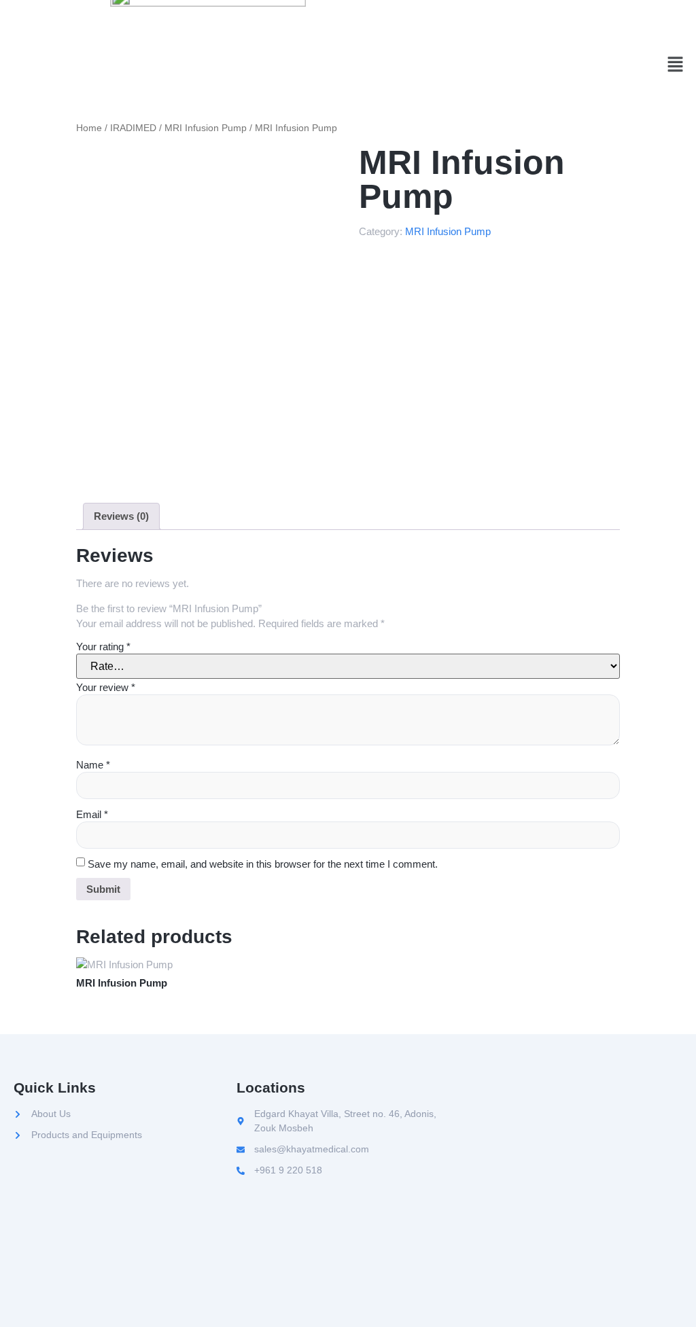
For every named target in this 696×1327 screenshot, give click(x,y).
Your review (105, 687)
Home (89, 128)
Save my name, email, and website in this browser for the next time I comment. (263, 864)
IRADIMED (133, 128)
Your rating (103, 646)
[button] (675, 66)
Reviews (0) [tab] (121, 516)
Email (92, 814)
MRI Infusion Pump (205, 128)
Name (93, 765)
